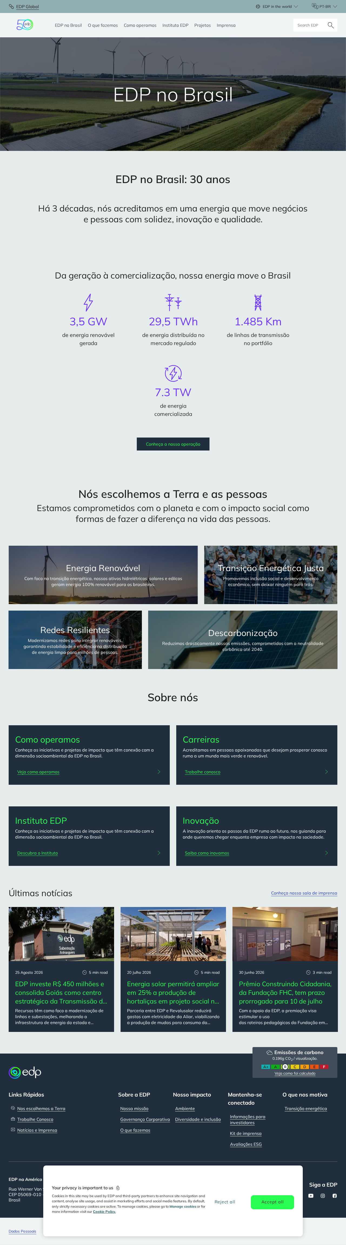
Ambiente (185, 1108)
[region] (173, 1200)
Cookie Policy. (104, 1211)
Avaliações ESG (246, 1144)
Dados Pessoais (22, 1231)
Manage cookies (182, 1206)
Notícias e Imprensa (37, 1130)
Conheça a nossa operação (173, 444)
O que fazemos (135, 1130)
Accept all (272, 1201)
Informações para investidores (247, 1119)
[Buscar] (330, 25)
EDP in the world (277, 6)
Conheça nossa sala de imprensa (304, 893)
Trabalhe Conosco (35, 1119)
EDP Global (27, 6)
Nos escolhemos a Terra (41, 1108)
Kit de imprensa (246, 1133)
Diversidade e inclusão (198, 1119)
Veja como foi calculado (295, 1073)
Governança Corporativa (145, 1119)
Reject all (225, 1201)
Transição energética (306, 1108)
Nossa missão (134, 1108)
